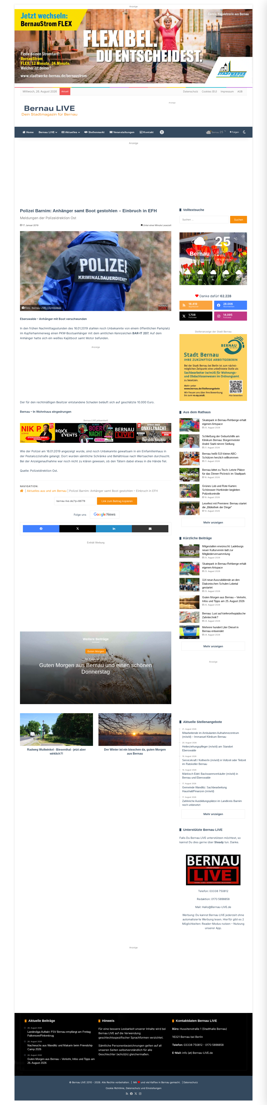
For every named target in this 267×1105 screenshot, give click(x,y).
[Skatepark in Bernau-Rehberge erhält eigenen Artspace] (189, 425)
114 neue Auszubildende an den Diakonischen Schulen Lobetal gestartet (221, 583)
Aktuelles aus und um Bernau (46, 491)
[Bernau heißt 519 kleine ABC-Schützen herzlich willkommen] (189, 458)
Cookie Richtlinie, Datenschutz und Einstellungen (133, 1088)
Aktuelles (70, 132)
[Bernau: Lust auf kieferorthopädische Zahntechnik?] (189, 617)
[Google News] (104, 515)
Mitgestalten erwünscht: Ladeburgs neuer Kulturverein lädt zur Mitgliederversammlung (223, 550)
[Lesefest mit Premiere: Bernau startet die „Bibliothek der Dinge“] (189, 508)
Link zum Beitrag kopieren (117, 501)
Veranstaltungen (124, 132)
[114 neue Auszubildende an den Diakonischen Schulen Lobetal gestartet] (189, 585)
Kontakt (148, 132)
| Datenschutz (189, 1082)
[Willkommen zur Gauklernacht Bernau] (134, 174)
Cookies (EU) (209, 91)
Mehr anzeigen (213, 522)
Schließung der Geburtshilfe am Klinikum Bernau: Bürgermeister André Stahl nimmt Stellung (221, 440)
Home (29, 132)
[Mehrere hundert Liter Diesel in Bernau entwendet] (189, 632)
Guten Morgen (95, 651)
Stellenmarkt (96, 132)
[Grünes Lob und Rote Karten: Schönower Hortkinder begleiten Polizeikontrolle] (189, 491)
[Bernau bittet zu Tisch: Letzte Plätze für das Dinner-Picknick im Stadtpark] (189, 475)
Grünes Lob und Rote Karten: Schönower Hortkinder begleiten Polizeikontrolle (221, 489)
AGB (239, 91)
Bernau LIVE (46, 132)
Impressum (227, 91)
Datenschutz (190, 91)
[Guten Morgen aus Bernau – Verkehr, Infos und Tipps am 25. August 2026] (189, 602)
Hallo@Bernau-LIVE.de (216, 907)
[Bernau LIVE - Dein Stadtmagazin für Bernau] (49, 110)
